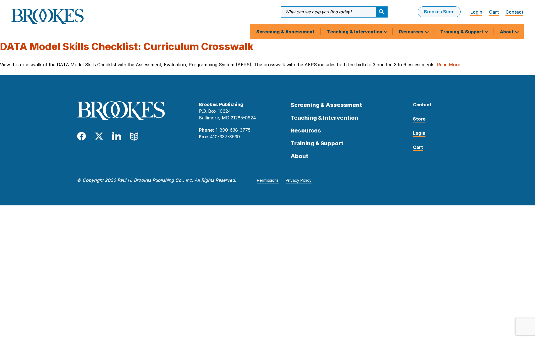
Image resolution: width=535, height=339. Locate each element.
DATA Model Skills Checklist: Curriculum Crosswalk (126, 46)
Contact (514, 12)
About (507, 32)
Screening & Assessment (285, 32)
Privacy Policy (299, 180)
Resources (412, 32)
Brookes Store (439, 11)
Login (476, 12)
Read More (448, 64)
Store (419, 119)
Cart (494, 12)
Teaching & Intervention (355, 32)
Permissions (268, 180)
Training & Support (462, 32)
